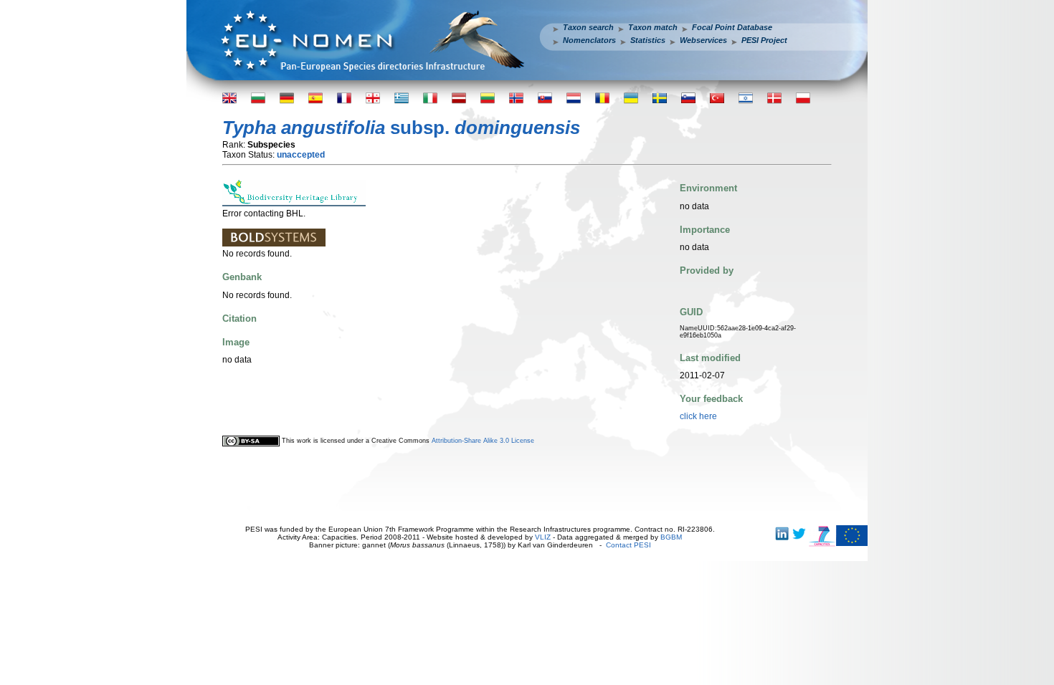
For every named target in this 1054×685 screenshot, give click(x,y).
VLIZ (543, 537)
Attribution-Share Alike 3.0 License (483, 440)
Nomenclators (589, 40)
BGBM (671, 537)
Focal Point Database (732, 27)
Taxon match (653, 27)
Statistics (647, 40)
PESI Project (764, 40)
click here (698, 416)
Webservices (703, 40)
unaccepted (301, 155)
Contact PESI (628, 545)
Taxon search (588, 27)
